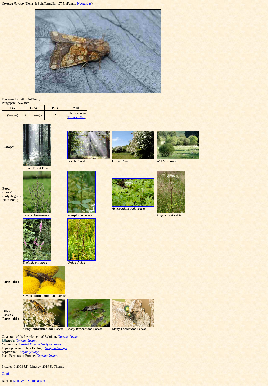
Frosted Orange (40, 344)
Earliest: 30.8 (76, 117)
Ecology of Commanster (29, 380)
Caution (7, 373)
